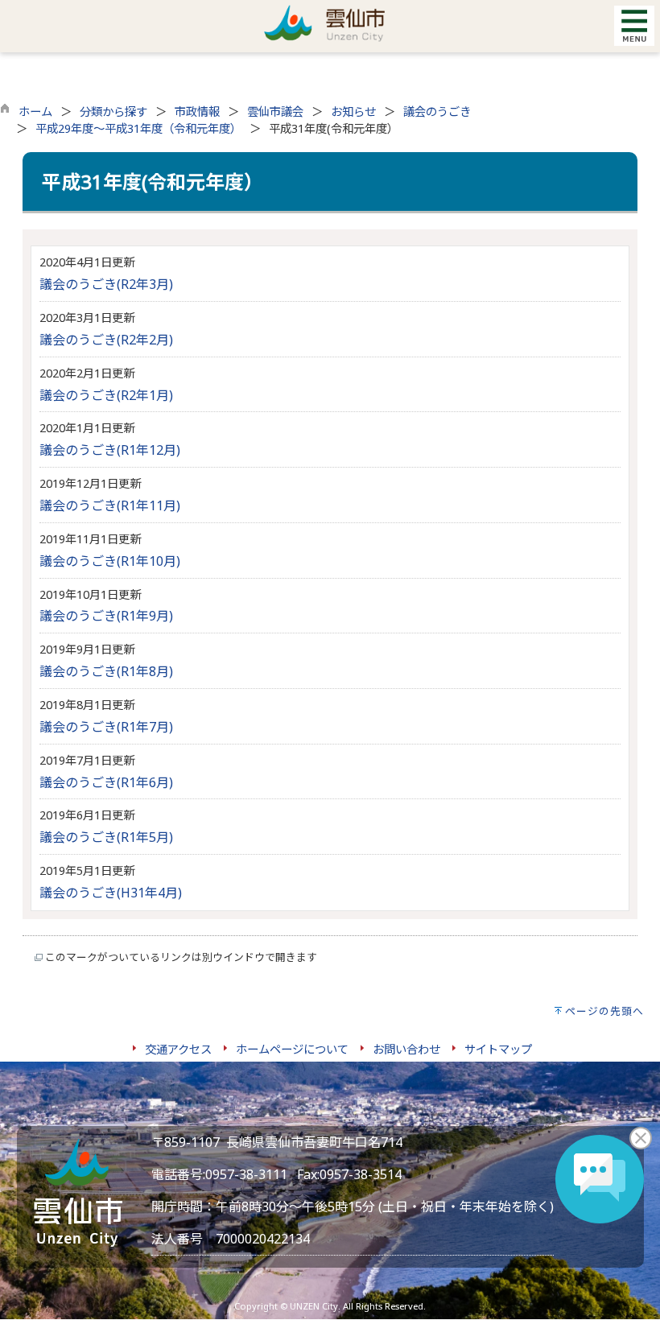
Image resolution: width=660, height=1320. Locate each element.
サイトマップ (498, 1049)
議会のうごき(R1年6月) (106, 782)
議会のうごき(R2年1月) (106, 395)
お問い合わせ (406, 1049)
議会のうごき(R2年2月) (106, 340)
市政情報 (197, 111)
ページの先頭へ (604, 1011)
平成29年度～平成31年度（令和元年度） (138, 128)
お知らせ (353, 111)
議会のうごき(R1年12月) (109, 450)
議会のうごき (437, 111)
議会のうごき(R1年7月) (106, 727)
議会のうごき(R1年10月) (109, 561)
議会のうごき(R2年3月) (106, 284)
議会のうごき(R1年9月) (106, 616)
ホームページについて (292, 1049)
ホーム (35, 111)
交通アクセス (178, 1049)
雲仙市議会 (275, 111)
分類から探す (113, 111)
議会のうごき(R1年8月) (106, 671)
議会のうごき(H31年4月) (110, 892)
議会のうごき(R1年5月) (106, 837)
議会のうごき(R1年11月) (109, 505)
